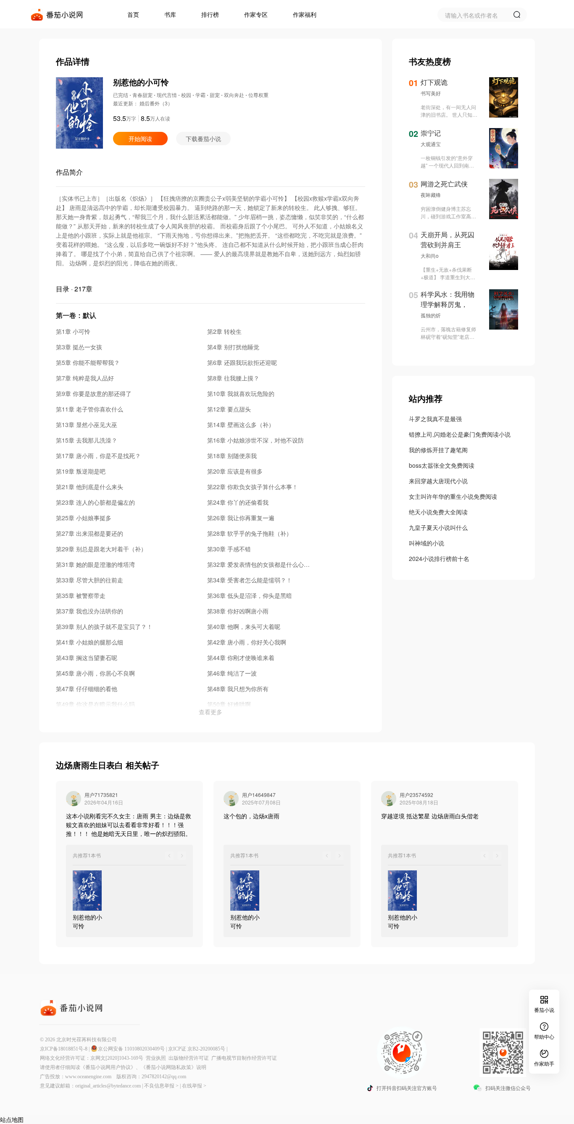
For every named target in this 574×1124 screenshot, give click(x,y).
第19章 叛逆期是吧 (80, 471)
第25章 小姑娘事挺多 (83, 518)
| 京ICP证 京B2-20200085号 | (196, 1049)
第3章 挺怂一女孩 (79, 347)
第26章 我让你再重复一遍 (240, 518)
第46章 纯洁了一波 (232, 673)
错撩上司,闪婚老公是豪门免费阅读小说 (460, 434)
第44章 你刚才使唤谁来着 (240, 657)
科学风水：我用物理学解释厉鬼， (447, 299)
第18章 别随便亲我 (232, 455)
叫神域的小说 (426, 543)
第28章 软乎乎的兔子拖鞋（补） (249, 533)
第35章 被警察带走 (80, 595)
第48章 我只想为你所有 (238, 688)
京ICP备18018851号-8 (63, 1049)
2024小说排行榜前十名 (439, 558)
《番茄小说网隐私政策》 (168, 1067)
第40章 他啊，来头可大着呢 (243, 626)
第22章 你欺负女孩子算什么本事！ (252, 486)
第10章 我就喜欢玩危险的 (240, 393)
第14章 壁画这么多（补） (240, 424)
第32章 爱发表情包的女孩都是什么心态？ (261, 564)
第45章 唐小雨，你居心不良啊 (95, 673)
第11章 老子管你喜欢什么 (89, 409)
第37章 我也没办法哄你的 (89, 611)
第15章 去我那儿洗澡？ (86, 440)
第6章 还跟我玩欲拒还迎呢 (242, 362)
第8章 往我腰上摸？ (233, 378)
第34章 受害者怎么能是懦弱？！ (249, 580)
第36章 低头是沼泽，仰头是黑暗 (249, 595)
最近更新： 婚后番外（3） (143, 103)
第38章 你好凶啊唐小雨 (238, 611)
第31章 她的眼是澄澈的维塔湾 (95, 564)
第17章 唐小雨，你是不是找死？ (98, 455)
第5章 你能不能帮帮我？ (88, 362)
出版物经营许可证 (190, 1058)
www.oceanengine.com (88, 1076)
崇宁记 (431, 133)
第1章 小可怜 (73, 331)
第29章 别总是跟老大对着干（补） (101, 549)
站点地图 (12, 1119)
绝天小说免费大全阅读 (438, 512)
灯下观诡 (434, 82)
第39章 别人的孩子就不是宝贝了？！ (104, 626)
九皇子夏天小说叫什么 (438, 527)
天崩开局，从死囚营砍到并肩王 (447, 239)
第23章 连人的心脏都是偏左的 (95, 502)
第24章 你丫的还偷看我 (238, 502)
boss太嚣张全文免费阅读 (441, 465)
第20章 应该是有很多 (235, 471)
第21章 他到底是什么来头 (89, 486)
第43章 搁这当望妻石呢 (86, 657)
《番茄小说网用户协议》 (108, 1067)
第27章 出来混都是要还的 (89, 533)
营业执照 (157, 1058)
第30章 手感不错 (229, 549)
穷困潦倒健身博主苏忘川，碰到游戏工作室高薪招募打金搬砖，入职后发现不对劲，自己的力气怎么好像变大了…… (448, 212)
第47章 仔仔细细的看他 (86, 688)
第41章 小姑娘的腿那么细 (89, 642)
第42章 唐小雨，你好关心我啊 (246, 642)
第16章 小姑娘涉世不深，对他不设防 (255, 440)
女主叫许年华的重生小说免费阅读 (453, 496)
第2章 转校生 (224, 331)
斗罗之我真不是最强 (435, 418)
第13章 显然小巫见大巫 (86, 424)
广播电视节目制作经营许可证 (244, 1058)
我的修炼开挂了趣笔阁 (438, 449)
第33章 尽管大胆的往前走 (89, 580)
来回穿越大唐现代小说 (438, 481)
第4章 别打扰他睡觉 (233, 347)
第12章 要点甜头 (229, 409)
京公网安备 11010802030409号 (131, 1049)
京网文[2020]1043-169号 (118, 1058)
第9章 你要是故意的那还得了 (94, 393)
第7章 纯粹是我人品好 (85, 378)
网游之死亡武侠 (444, 184)
